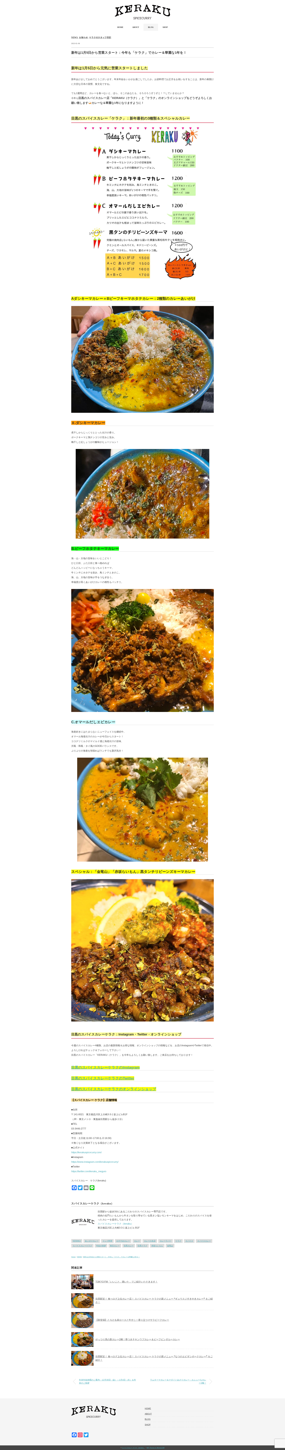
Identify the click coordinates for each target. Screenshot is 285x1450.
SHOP (165, 27)
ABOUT (135, 27)
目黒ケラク (142, 1246)
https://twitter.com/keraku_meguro (88, 1171)
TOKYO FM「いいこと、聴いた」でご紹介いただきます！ (126, 1281)
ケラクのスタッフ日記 (100, 37)
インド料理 (107, 1241)
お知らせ (83, 37)
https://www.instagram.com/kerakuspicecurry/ (94, 1162)
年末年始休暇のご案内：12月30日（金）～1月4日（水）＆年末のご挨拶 (107, 1381)
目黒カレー (128, 1246)
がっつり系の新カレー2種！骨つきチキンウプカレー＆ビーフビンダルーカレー (137, 1339)
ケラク (178, 1241)
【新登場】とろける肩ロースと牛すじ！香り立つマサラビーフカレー (132, 1320)
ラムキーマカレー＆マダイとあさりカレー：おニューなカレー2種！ (178, 1381)
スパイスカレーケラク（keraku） (115, 1223)
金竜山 (170, 1246)
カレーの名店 (150, 1241)
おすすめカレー (123, 1241)
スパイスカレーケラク (82, 1246)
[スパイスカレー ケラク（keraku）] (142, 6)
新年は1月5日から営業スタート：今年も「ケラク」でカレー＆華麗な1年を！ (111, 1257)
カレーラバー (165, 1241)
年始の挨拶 (101, 1246)
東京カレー (115, 1246)
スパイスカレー (204, 1241)
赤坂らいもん (157, 1246)
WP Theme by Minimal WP (156, 1448)
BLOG (151, 27)
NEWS (74, 37)
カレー (137, 1241)
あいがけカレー (91, 1241)
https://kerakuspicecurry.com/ (86, 1152)
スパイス (189, 1241)
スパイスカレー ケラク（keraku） (133, 1448)
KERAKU (77, 1241)
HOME (120, 27)
